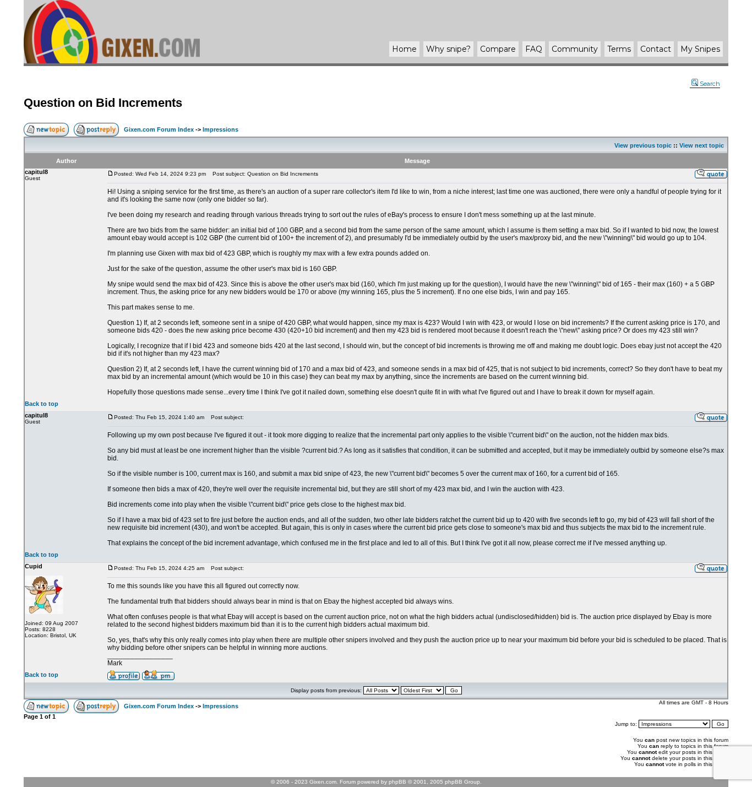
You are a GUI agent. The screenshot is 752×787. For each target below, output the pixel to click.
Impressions (220, 129)
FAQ (533, 49)
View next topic (701, 145)
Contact (655, 49)
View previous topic (643, 145)
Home (404, 49)
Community (575, 49)
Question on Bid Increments (103, 103)
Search (710, 84)
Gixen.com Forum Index (159, 129)
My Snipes (700, 49)
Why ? (448, 49)
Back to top (41, 403)
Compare (498, 49)
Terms (619, 49)
